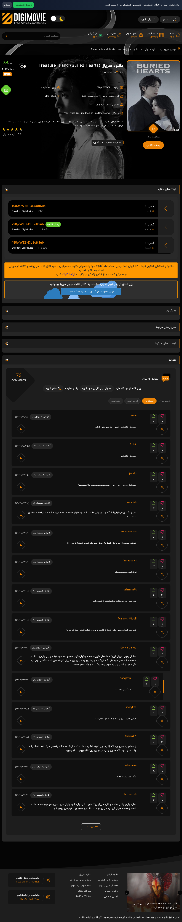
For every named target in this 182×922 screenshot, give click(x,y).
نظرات (172, 360)
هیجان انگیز (87, 96)
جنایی (112, 96)
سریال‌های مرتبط (166, 327)
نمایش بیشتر (91, 826)
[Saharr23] (162, 750)
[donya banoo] (162, 662)
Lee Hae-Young (102, 113)
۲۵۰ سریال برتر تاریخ (81, 885)
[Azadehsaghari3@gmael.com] (162, 516)
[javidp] (162, 487)
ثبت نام (167, 19)
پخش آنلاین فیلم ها (108, 880)
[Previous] (127, 892)
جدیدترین (149, 401)
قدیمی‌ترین (132, 401)
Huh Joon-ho (86, 113)
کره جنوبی (99, 104)
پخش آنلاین (153, 145)
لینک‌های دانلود (166, 189)
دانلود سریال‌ (85, 874)
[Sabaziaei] (162, 779)
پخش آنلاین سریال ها (80, 880)
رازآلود (98, 96)
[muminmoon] (162, 545)
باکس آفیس (111, 891)
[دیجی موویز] (24, 27)
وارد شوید (146, 19)
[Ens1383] (162, 632)
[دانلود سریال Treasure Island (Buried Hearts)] (153, 96)
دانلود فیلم (112, 874)
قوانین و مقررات (110, 896)
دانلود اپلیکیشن (23, 5)
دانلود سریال (151, 49)
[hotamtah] (162, 808)
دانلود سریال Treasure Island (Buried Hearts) (114, 49)
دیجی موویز (170, 49)
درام (105, 96)
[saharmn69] (162, 603)
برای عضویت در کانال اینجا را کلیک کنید (91, 292)
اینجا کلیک (68, 274)
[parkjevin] (155, 692)
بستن (7, 5)
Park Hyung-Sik (71, 113)
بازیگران (171, 311)
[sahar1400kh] (162, 721)
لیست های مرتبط (165, 343)
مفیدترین (115, 401)
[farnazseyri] (162, 574)
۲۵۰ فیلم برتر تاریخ (108, 885)
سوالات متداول (84, 891)
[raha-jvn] (162, 429)
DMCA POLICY (83, 896)
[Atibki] (162, 458)
